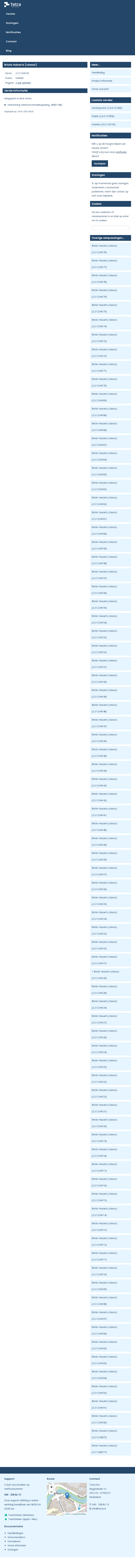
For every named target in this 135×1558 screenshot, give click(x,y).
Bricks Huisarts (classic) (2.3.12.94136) (104, 886)
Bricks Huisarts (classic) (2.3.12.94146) (104, 752)
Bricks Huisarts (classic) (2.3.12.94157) (104, 575)
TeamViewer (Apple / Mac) (22, 1519)
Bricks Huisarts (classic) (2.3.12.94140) (104, 827)
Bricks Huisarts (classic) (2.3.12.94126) (104, 1034)
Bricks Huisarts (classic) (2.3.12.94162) (104, 501)
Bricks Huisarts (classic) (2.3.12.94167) (104, 441)
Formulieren (14, 1541)
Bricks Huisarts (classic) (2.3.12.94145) (104, 738)
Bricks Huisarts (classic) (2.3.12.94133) (104, 945)
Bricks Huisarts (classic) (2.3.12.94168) (104, 412)
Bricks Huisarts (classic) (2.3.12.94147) (104, 723)
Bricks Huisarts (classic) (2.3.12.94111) (104, 1256)
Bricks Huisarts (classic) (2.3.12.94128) (104, 989)
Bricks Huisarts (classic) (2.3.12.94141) (104, 812)
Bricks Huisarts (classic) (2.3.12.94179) (104, 293)
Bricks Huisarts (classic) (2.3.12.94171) (104, 367)
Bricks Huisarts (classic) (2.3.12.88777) (104, 1449)
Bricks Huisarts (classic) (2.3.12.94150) (104, 678)
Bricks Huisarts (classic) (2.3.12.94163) (104, 486)
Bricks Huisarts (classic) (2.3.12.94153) (104, 634)
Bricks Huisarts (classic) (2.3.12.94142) (104, 797)
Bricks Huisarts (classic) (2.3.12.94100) (104, 1419)
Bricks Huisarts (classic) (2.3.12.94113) (104, 1226)
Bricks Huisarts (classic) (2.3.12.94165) (104, 471)
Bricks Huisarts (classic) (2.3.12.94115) (104, 1197)
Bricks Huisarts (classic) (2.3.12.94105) (104, 1345)
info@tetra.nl (99, 1508)
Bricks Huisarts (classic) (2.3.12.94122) (104, 1078)
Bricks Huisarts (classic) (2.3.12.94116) (104, 1182)
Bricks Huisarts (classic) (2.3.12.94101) (104, 1404)
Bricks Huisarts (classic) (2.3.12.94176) (104, 249)
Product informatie (102, 80)
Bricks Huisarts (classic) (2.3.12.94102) (104, 1389)
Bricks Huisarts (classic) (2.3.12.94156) (104, 589)
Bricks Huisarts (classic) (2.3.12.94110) (104, 1271)
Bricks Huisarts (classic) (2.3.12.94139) (104, 856)
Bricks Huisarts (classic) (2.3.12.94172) (104, 352)
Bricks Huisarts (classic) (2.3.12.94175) (104, 308)
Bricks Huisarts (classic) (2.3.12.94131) (104, 960)
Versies (10, 13)
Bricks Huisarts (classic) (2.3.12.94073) (104, 1434)
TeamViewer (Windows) (21, 1515)
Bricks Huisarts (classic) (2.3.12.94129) (104, 1004)
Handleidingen (15, 1533)
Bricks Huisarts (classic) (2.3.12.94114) (104, 1212)
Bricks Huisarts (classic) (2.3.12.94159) (104, 545)
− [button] (51, 1492)
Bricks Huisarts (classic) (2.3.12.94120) (104, 1123)
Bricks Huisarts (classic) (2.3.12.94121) (104, 1108)
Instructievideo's (16, 1537)
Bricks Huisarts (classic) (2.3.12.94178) (104, 278)
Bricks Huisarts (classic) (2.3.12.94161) (104, 515)
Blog (8, 50)
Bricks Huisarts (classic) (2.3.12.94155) (104, 604)
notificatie (121, 152)
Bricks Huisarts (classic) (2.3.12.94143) (104, 782)
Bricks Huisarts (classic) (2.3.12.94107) (104, 1315)
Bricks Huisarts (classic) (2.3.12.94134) (104, 915)
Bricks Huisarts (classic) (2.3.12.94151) (104, 664)
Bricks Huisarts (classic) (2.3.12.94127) (104, 1019)
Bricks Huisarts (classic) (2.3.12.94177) (104, 264)
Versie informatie (17, 1545)
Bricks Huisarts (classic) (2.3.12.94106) (104, 1330)
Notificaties (13, 32)
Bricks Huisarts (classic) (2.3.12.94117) (104, 1167)
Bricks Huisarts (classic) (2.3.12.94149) (104, 693)
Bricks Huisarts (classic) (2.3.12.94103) (104, 1360)
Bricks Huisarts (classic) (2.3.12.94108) (104, 1301)
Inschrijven (100, 163)
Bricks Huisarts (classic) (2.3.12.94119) (104, 1138)
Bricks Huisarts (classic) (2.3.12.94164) (104, 456)
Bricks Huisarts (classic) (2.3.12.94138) (104, 841)
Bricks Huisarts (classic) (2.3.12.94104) (104, 1375)
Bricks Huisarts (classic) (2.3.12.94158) (104, 560)
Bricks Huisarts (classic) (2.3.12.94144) (104, 767)
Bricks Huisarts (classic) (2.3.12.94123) (104, 1093)
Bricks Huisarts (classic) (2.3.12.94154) (104, 619)
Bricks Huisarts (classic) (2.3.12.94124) (104, 1049)
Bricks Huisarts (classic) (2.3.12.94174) (104, 323)
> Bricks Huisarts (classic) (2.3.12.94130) (105, 975)
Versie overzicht (100, 89)
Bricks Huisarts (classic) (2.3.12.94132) (104, 930)
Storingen (12, 23)
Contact (11, 41)
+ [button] (51, 1487)
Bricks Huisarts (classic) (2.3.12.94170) (104, 382)
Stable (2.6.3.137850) (103, 116)
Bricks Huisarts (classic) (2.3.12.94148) (104, 708)
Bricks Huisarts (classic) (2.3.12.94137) (104, 871)
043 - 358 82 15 (100, 1504)
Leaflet (67, 1514)
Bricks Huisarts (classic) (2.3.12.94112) (104, 1241)
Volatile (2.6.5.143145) (103, 124)
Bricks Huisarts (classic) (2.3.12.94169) (104, 397)
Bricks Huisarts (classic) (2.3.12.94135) (104, 901)
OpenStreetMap (79, 1514)
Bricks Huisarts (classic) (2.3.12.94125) (104, 1064)
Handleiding (98, 72)
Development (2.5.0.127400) (107, 107)
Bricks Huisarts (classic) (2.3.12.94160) (104, 530)
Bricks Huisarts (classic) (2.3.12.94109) (104, 1286)
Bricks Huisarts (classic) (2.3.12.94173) (104, 338)
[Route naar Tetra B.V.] (67, 1495)
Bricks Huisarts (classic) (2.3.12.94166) (104, 427)
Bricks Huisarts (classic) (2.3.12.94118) (104, 1152)
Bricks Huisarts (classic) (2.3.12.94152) (104, 649)
